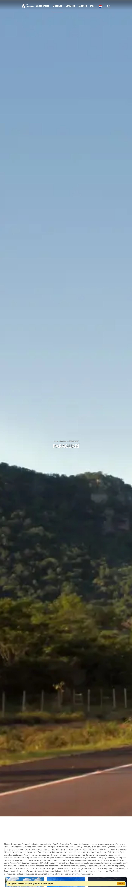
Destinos (57, 5)
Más (92, 5)
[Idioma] (100, 6)
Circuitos (70, 5)
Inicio (56, 441)
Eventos (82, 5)
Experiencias (42, 5)
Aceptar (120, 883)
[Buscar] (108, 6)
